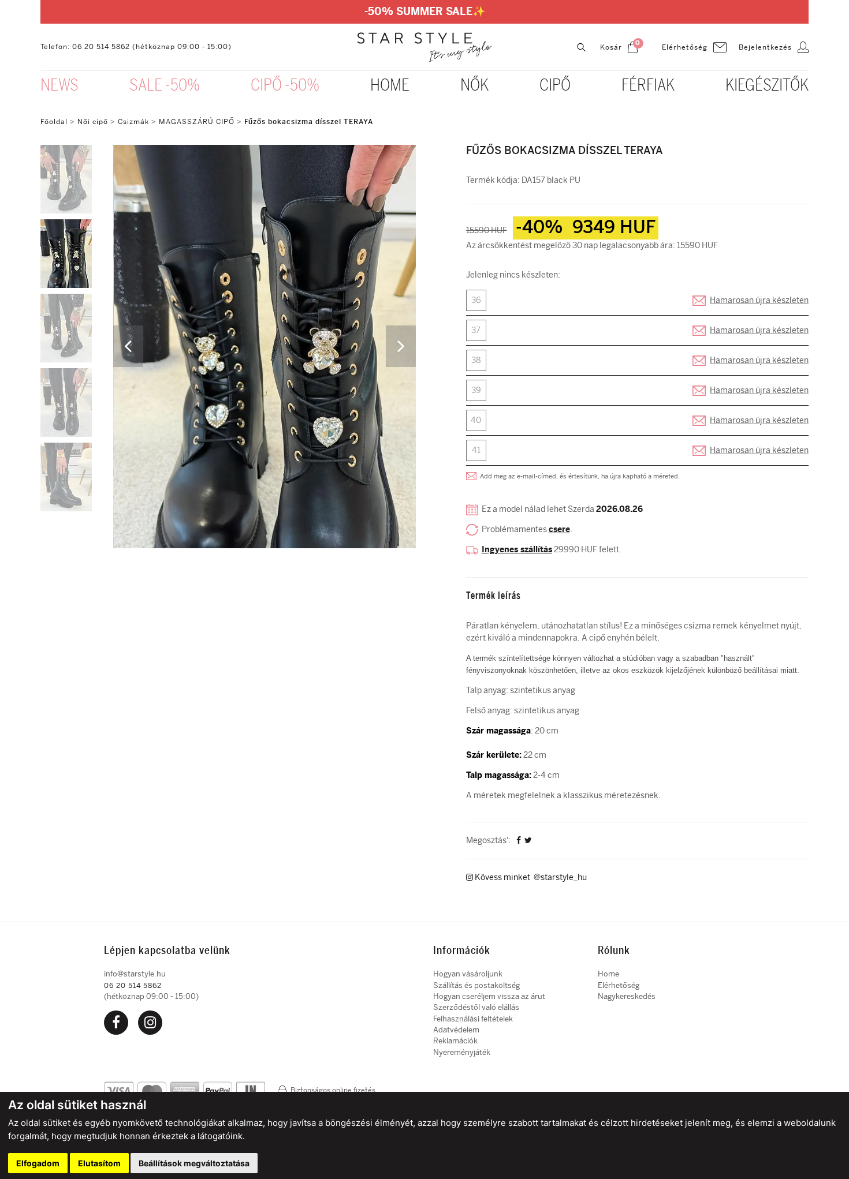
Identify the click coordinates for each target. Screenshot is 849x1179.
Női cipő (93, 122)
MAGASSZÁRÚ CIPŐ (196, 122)
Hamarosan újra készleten (759, 300)
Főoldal (54, 122)
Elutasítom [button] (99, 1163)
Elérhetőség (618, 985)
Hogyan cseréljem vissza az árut (489, 996)
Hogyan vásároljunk (467, 974)
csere (559, 529)
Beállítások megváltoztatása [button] (194, 1163)
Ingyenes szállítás (517, 550)
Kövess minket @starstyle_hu (530, 877)
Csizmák (133, 122)
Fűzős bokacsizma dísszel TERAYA (308, 122)
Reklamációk (455, 1040)
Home (608, 974)
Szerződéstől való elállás (476, 1007)
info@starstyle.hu (135, 974)
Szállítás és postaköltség (476, 985)
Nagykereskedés (627, 996)
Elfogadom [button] (37, 1163)
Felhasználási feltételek (473, 1019)
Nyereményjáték (461, 1052)
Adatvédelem (456, 1029)
